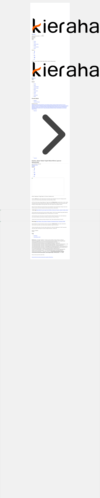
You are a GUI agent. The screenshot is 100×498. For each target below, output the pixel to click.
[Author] (35, 164)
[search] (43, 36)
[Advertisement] (50, 10)
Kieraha (33, 166)
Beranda (35, 110)
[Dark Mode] (33, 37)
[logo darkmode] (33, 34)
